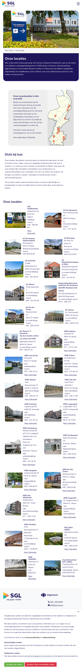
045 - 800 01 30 (26, 350)
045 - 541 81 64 (31, 420)
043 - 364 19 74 (30, 371)
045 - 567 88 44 (31, 277)
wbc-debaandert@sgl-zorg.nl (69, 449)
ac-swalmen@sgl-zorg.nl (68, 299)
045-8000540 (69, 514)
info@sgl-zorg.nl (56, 605)
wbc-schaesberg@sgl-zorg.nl (29, 456)
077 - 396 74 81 (29, 516)
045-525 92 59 (70, 254)
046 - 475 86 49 (71, 371)
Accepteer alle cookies (14, 665)
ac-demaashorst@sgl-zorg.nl (70, 224)
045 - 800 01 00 (71, 323)
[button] (78, 3)
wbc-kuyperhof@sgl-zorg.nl (69, 508)
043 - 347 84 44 (68, 277)
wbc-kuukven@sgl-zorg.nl (69, 342)
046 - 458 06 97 (30, 486)
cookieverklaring (48, 637)
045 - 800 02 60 (71, 546)
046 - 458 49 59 (69, 454)
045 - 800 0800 (56, 602)
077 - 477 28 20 (69, 229)
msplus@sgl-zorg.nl (70, 570)
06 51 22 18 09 (69, 420)
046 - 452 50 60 (32, 300)
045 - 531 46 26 (29, 461)
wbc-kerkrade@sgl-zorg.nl (30, 415)
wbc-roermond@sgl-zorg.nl (30, 544)
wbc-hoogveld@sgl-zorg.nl (30, 481)
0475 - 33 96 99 (30, 549)
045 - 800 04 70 (31, 396)
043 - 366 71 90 (71, 396)
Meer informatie (70, 350)
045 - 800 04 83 (32, 325)
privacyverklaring (32, 637)
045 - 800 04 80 (69, 487)
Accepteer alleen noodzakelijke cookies (40, 664)
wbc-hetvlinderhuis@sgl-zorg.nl (31, 511)
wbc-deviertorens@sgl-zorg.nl (70, 482)
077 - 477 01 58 (70, 347)
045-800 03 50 (68, 572)
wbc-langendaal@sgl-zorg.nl (69, 415)
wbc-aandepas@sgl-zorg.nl (30, 366)
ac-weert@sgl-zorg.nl (28, 347)
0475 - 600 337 (64, 302)
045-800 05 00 (29, 254)
